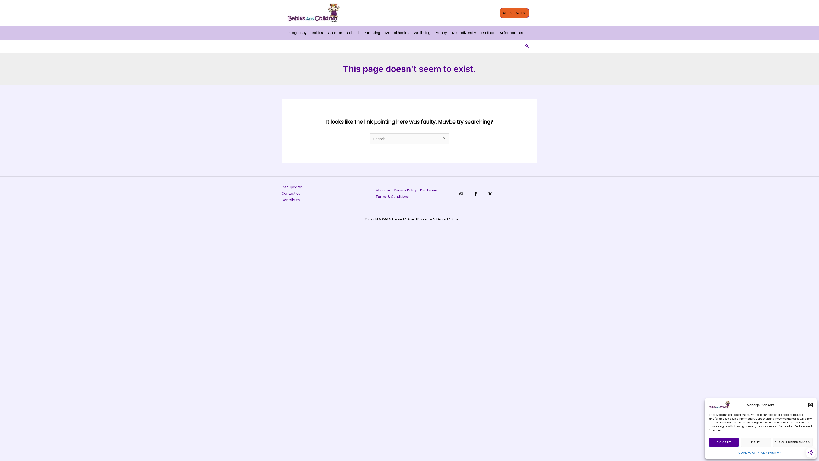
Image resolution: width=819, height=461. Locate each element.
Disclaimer (429, 190)
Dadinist (488, 32)
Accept (724, 442)
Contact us (291, 193)
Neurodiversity (464, 32)
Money (441, 32)
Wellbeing (422, 32)
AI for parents (511, 32)
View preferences (792, 442)
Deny (756, 442)
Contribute (291, 199)
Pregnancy (297, 32)
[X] (490, 194)
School (353, 32)
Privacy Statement (769, 452)
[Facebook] (476, 194)
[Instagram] (461, 194)
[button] (810, 405)
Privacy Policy (405, 190)
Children (335, 32)
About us (383, 190)
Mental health (397, 32)
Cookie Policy (746, 452)
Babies (317, 32)
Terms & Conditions (392, 196)
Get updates (292, 187)
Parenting (372, 32)
